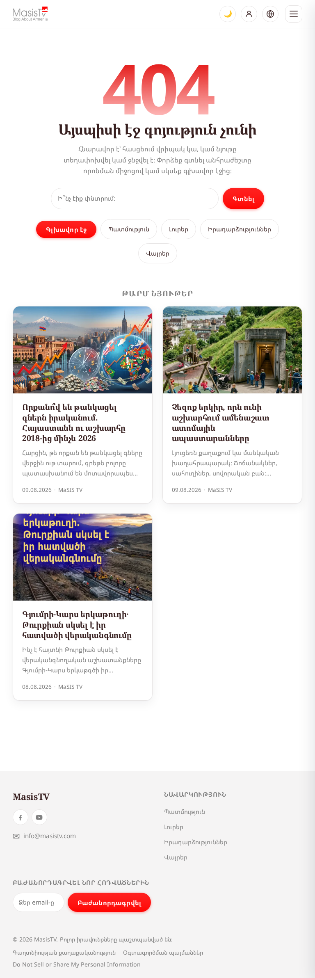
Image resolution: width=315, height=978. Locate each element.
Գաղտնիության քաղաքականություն (64, 952)
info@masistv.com (44, 836)
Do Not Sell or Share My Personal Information (77, 964)
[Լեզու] (270, 14)
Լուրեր (178, 229)
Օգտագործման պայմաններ (163, 952)
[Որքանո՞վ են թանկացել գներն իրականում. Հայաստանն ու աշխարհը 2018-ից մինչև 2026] (83, 349)
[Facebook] (20, 817)
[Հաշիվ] (249, 14)
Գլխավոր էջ (66, 229)
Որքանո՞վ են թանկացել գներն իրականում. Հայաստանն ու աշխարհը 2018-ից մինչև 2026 (74, 422)
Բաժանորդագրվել (109, 902)
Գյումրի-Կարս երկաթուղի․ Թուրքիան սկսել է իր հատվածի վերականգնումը (77, 624)
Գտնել (243, 198)
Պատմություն (128, 229)
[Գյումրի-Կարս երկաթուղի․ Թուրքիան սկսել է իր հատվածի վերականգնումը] (83, 557)
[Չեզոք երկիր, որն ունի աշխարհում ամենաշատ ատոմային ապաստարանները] (232, 349)
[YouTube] (39, 817)
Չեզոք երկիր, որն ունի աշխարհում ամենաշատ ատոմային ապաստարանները (221, 422)
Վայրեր (157, 253)
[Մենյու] (293, 14)
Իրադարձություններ (239, 229)
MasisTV (31, 796)
